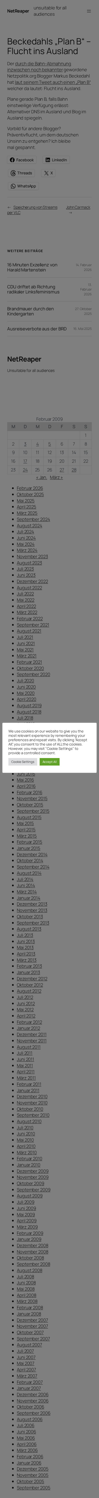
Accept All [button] (50, 762)
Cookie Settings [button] (22, 762)
